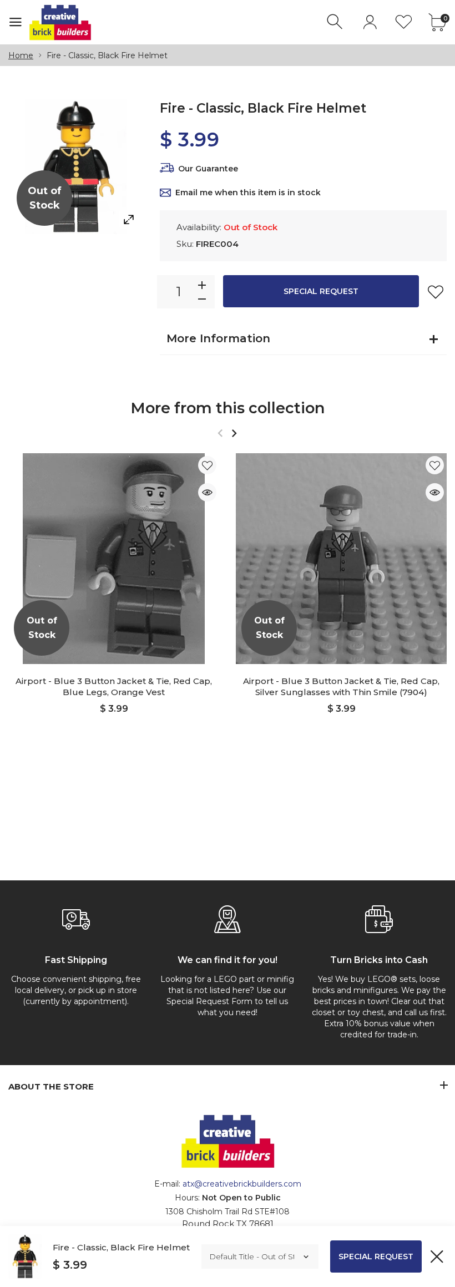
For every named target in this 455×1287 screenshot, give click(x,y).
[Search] (336, 22)
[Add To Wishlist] (435, 291)
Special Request (321, 291)
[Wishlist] (404, 22)
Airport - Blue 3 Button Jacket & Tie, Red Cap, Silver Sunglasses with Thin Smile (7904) (341, 686)
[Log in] (370, 22)
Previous (220, 432)
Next (233, 432)
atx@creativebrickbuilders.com (242, 1184)
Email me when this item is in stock (248, 192)
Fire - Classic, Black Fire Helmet (121, 1247)
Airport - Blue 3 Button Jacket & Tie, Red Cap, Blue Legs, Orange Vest (114, 686)
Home (20, 55)
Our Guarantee (208, 169)
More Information (218, 338)
